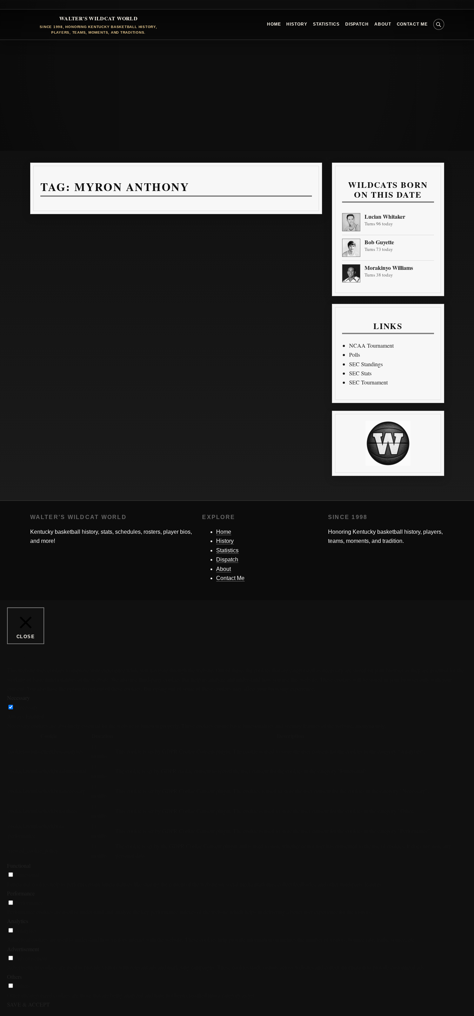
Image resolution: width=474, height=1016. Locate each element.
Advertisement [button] (23, 949)
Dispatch (357, 24)
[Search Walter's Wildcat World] (438, 24)
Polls (354, 354)
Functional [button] (19, 865)
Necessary (26, 707)
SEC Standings (366, 364)
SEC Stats (360, 373)
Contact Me (412, 24)
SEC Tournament (368, 382)
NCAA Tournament (371, 345)
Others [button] (14, 976)
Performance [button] (21, 893)
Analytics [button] (17, 921)
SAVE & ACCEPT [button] (28, 1004)
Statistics (326, 24)
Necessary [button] (18, 697)
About (382, 24)
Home (274, 24)
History (296, 24)
